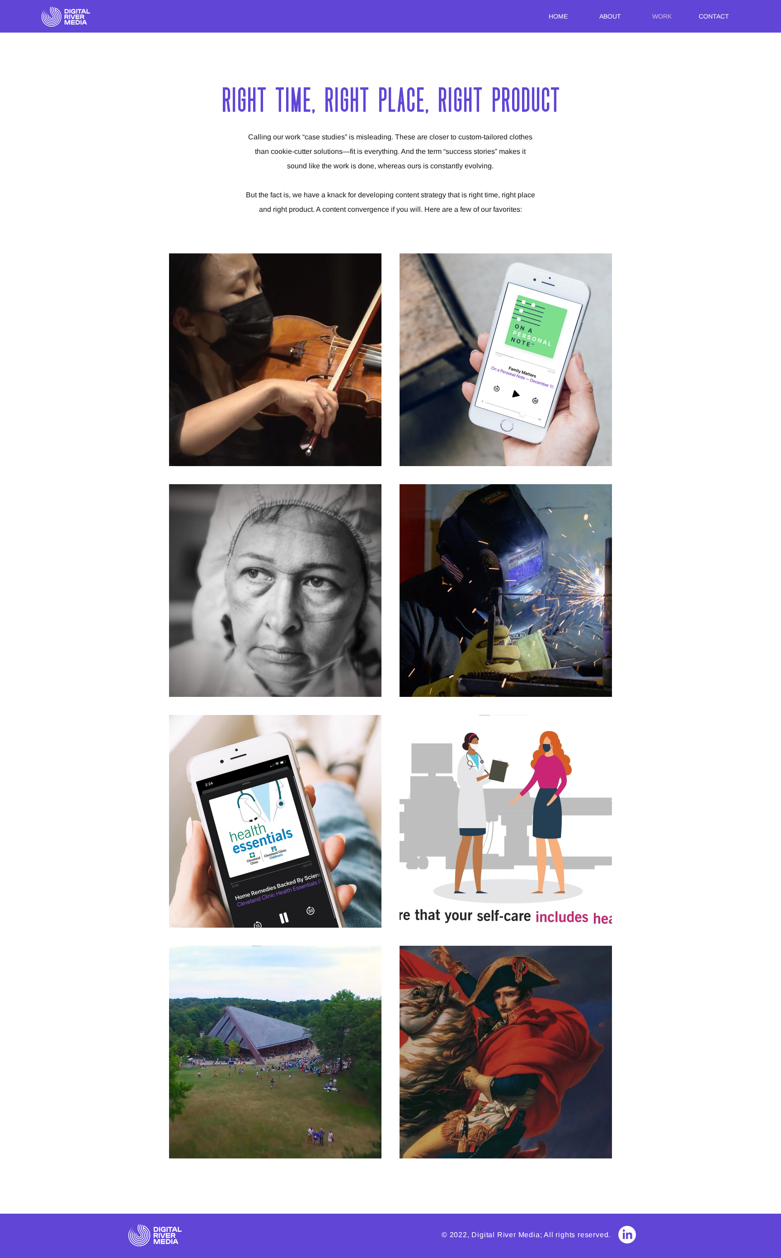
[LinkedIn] (627, 1235)
